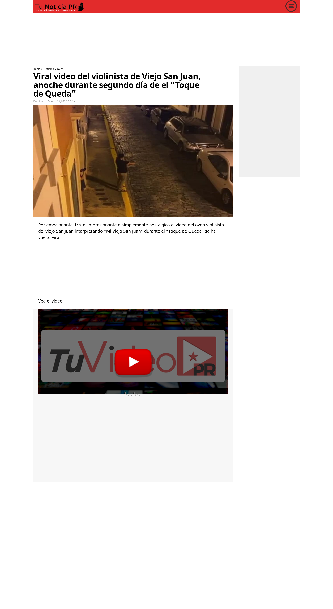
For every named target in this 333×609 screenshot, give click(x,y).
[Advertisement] (137, 39)
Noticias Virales (53, 69)
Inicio (36, 69)
